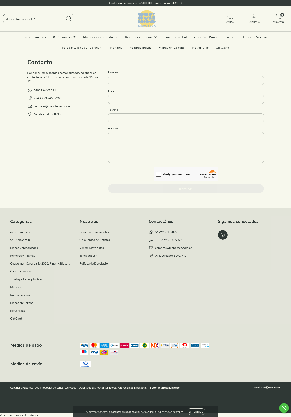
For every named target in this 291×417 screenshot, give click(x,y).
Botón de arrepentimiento (165, 387)
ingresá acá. (140, 387)
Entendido (196, 411)
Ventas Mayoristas (91, 247)
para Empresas (35, 37)
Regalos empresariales (94, 232)
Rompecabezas (140, 47)
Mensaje (113, 128)
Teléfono (113, 109)
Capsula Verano (255, 37)
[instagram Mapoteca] (6, 3)
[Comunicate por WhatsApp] (284, 408)
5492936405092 (45, 90)
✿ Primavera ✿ (64, 37)
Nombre (113, 72)
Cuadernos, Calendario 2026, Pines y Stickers (199, 37)
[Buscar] (69, 19)
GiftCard (222, 47)
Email (111, 91)
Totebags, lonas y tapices (81, 47)
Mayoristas (200, 47)
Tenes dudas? (88, 255)
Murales (116, 47)
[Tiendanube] (267, 388)
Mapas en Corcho (171, 47)
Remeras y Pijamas (139, 37)
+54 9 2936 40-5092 (47, 98)
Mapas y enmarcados (99, 37)
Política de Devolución (94, 263)
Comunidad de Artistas (94, 240)
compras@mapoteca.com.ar (52, 106)
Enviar (186, 188)
